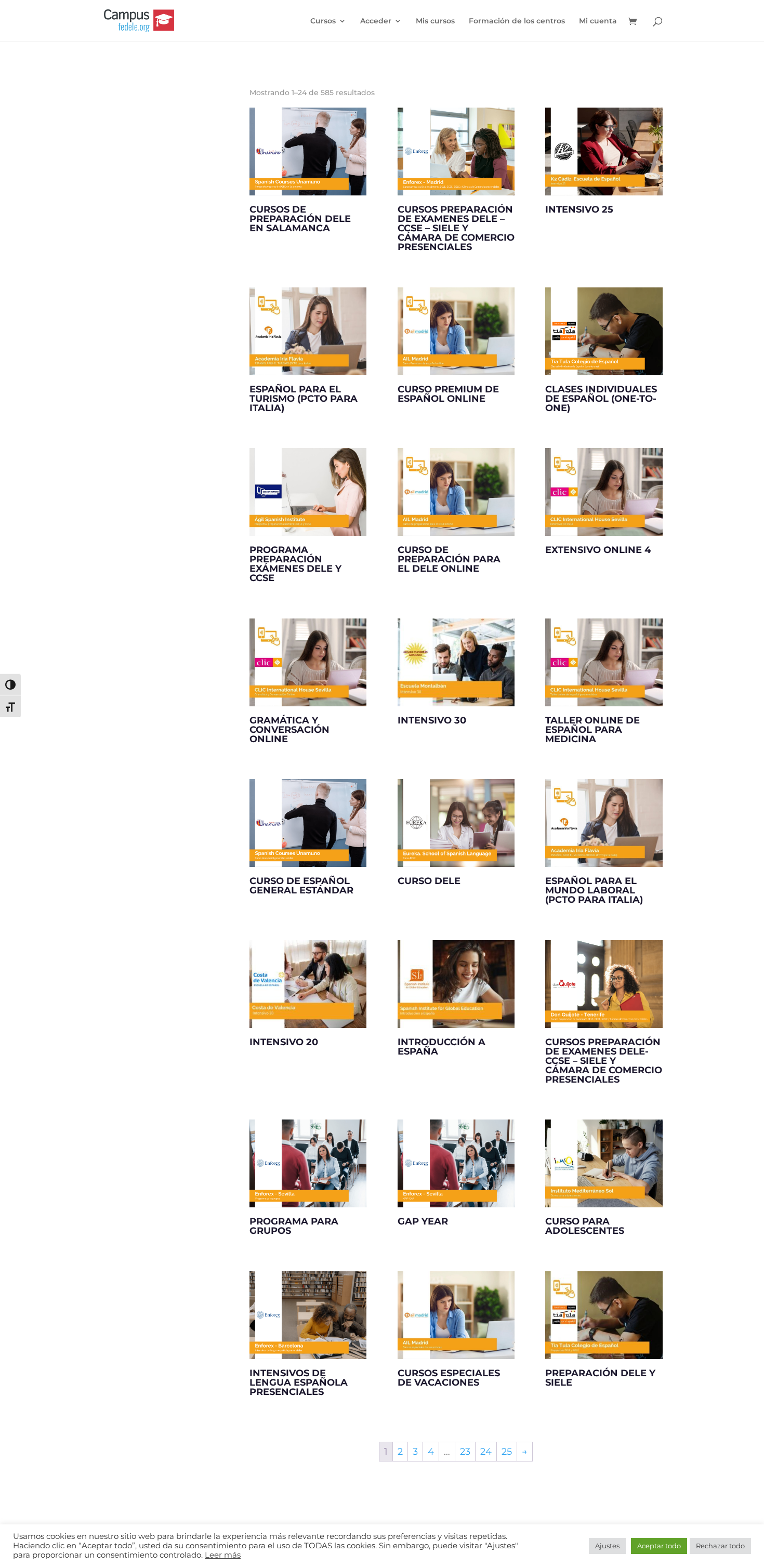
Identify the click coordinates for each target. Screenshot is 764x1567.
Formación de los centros (517, 21)
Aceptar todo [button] (659, 1546)
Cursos (323, 21)
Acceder (375, 21)
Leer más (223, 1555)
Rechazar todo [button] (720, 1546)
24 (486, 1451)
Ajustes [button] (607, 1546)
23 (465, 1451)
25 (507, 1451)
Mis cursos (435, 21)
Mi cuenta (598, 21)
